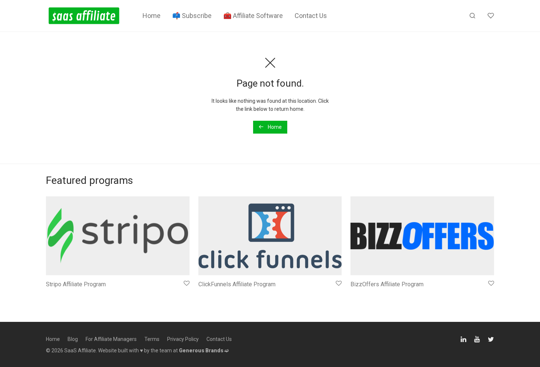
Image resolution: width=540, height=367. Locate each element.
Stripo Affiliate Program (76, 284)
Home (152, 15)
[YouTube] (477, 338)
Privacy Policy (183, 339)
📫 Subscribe (192, 15)
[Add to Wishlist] (186, 283)
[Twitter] (491, 338)
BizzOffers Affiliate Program (387, 284)
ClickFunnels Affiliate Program (237, 284)
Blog (73, 339)
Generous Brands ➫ (204, 350)
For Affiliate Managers (111, 339)
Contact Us (311, 15)
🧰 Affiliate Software (253, 15)
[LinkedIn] (464, 338)
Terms (151, 339)
